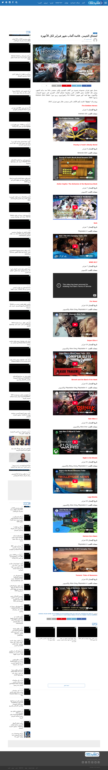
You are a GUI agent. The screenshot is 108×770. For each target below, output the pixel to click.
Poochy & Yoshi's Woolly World (66, 615)
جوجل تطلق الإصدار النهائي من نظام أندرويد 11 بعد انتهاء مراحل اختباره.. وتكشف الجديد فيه (66, 640)
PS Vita (77, 615)
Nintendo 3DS (84, 613)
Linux (76, 613)
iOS (74, 613)
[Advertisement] (54, 18)
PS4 (81, 615)
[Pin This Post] (66, 85)
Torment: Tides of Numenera (89, 615)
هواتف (66, 3)
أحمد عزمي (88, 39)
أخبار (83, 3)
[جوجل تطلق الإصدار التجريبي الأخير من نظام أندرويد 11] (45, 628)
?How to (59, 3)
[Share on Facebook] (86, 85)
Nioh (90, 613)
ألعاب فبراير (55, 615)
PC (92, 613)
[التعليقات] (46, 85)
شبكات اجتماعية (75, 3)
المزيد (40, 3)
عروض (46, 3)
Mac (79, 613)
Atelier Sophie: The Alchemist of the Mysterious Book (58, 613)
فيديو (51, 3)
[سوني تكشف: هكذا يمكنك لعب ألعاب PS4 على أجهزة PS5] (87, 628)
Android (40, 613)
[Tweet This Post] (76, 85)
